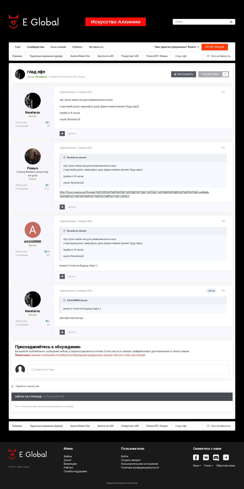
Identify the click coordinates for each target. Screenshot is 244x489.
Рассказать (184, 74)
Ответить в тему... (45, 369)
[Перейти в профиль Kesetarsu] (20, 74)
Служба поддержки (75, 471)
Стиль (208, 465)
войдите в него (142, 351)
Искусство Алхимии (115, 22)
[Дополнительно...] (223, 92)
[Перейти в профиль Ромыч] (33, 156)
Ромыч (32, 168)
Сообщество (35, 47)
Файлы (68, 456)
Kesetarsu (32, 112)
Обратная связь (225, 465)
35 (47, 251)
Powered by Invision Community (122, 483)
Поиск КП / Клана (75, 76)
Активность (96, 47)
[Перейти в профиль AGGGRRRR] (33, 230)
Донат (67, 460)
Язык (196, 465)
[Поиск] (231, 22)
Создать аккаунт (131, 460)
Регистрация (214, 47)
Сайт (18, 47)
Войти (124, 456)
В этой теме (216, 22)
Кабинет (77, 47)
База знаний (58, 47)
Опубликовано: (76, 92)
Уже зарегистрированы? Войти (176, 47)
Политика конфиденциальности (140, 467)
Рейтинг (68, 467)
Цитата (72, 133)
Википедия (70, 463)
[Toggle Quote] (64, 157)
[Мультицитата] (62, 133)
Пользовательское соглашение (139, 463)
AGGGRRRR (32, 241)
